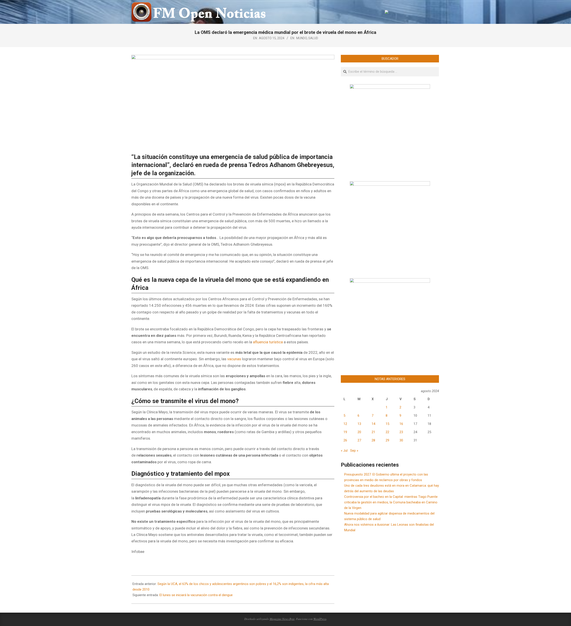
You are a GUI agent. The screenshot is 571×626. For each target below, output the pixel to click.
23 (401, 432)
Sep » (354, 451)
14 (373, 424)
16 (401, 424)
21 (373, 432)
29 (387, 440)
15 (387, 424)
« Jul (344, 451)
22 (387, 432)
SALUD (313, 38)
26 (345, 440)
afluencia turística (268, 342)
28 (373, 440)
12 (345, 424)
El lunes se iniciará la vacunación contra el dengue (196, 595)
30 (401, 440)
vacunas (234, 359)
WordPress (319, 619)
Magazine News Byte (282, 619)
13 (359, 424)
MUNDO (301, 38)
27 (359, 440)
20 (359, 432)
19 (345, 432)
